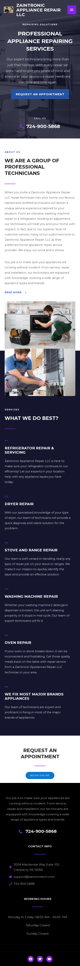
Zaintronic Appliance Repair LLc (38, 10)
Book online (40, 775)
